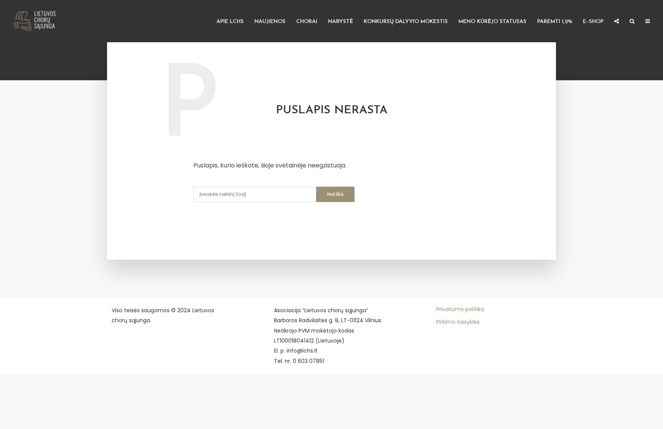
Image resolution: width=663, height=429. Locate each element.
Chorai (306, 22)
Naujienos (269, 22)
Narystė (340, 22)
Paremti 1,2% (554, 22)
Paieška (335, 195)
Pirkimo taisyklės (458, 322)
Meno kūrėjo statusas (492, 22)
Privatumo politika (460, 309)
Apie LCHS (230, 22)
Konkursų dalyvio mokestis (406, 22)
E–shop (593, 22)
